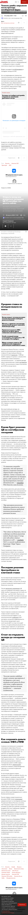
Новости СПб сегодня (7, 876)
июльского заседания (13, 588)
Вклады (13, 867)
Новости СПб (15, 163)
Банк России (15, 870)
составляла (23, 362)
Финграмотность (10, 878)
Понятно (22, 904)
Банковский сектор (19, 869)
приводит (20, 483)
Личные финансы (16, 872)
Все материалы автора (7, 23)
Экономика (4, 869)
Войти (24, 2)
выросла (14, 355)
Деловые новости (6, 874)
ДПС (10, 165)
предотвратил (5, 146)
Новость (7, 163)
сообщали (15, 617)
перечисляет (16, 764)
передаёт (20, 540)
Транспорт (4, 165)
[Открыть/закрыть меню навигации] (15, 2)
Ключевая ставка (6, 872)
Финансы (19, 867)
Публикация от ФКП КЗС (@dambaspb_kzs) (14, 136)
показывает (18, 799)
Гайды (3, 878)
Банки (10, 869)
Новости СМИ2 (6, 188)
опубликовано (17, 69)
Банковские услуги (6, 870)
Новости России (18, 876)
